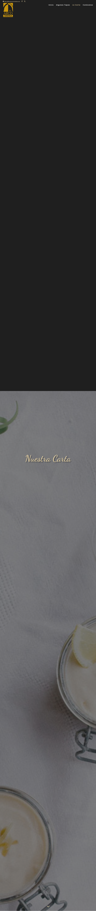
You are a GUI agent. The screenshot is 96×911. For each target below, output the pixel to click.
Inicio (51, 5)
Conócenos (88, 5)
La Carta (76, 5)
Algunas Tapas (63, 5)
